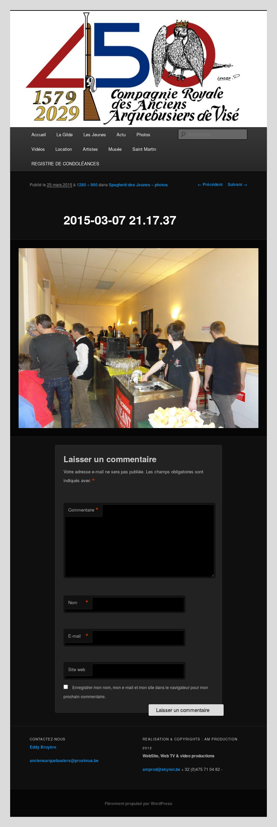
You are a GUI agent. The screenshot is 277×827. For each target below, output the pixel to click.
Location (63, 149)
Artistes (90, 149)
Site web (76, 669)
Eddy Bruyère (43, 747)
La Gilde (64, 134)
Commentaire (83, 509)
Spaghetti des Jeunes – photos (138, 185)
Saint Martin (144, 149)
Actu (121, 134)
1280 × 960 (87, 185)
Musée (115, 149)
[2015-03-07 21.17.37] (138, 338)
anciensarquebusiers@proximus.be (64, 760)
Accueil (38, 134)
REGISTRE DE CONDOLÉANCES (65, 163)
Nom (78, 602)
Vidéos (38, 149)
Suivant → (237, 184)
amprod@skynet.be (161, 769)
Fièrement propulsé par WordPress (138, 803)
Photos (143, 134)
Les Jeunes (94, 134)
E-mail (78, 636)
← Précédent (210, 184)
